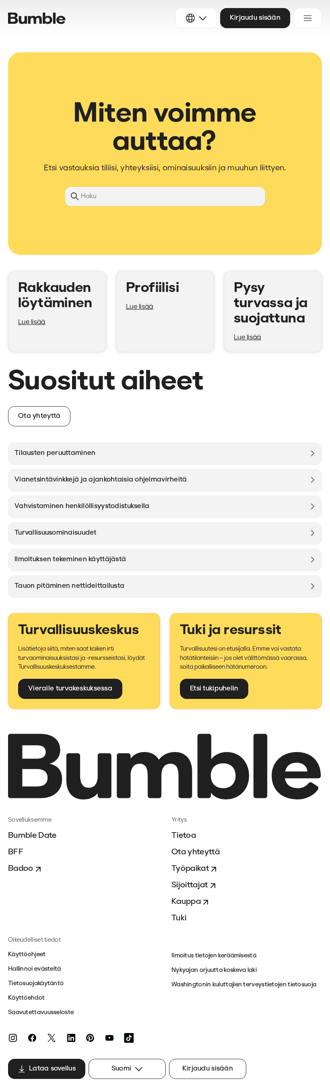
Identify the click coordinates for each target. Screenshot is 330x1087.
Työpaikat (190, 869)
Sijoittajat (189, 885)
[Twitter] (51, 1038)
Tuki (178, 918)
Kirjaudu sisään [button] (255, 17)
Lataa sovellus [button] (52, 1068)
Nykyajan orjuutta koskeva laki (214, 970)
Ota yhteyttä (195, 852)
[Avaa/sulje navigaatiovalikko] (307, 18)
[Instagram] (13, 1038)
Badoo (20, 869)
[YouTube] (109, 1038)
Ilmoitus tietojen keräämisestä (213, 956)
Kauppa (186, 902)
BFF (15, 852)
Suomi (121, 1068)
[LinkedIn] (71, 1038)
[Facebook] (32, 1038)
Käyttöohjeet (27, 955)
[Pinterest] (90, 1038)
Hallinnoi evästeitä (34, 969)
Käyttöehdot (26, 998)
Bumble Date (32, 836)
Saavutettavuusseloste (41, 1013)
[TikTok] (129, 1038)
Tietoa (183, 836)
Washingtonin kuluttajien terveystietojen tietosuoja (243, 985)
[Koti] (37, 18)
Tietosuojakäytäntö (36, 984)
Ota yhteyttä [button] (39, 416)
